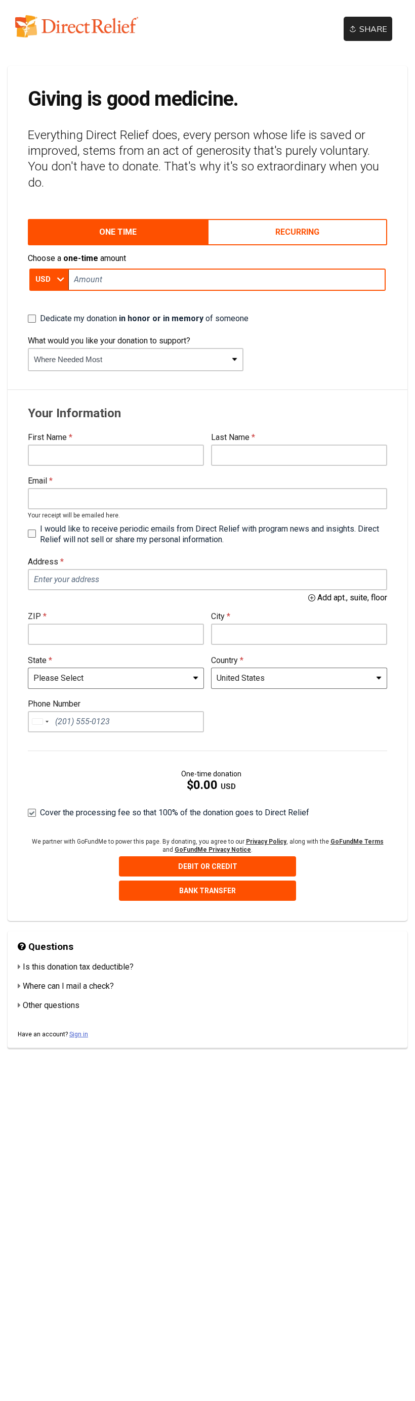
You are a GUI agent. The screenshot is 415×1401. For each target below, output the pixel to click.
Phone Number (54, 704)
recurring (297, 232)
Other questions (51, 1005)
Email (37, 481)
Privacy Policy (266, 841)
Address (43, 561)
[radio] (117, 232)
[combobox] (128, 359)
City (218, 616)
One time (118, 232)
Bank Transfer (207, 891)
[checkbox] (138, 319)
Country (224, 660)
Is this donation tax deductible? (78, 967)
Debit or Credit (207, 866)
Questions (49, 946)
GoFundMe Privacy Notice (213, 849)
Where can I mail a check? (68, 986)
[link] (76, 26)
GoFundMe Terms (357, 841)
